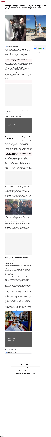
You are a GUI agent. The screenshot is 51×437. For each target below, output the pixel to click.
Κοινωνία (44, 11)
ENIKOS (3, 1)
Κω (15, 50)
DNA (9, 349)
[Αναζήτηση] (48, 1)
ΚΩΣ (15, 349)
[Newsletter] (49, 1)
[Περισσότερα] (47, 1)
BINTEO (6, 349)
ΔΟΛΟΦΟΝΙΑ (12, 349)
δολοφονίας (24, 49)
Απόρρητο (2, 436)
